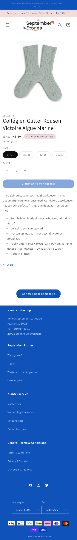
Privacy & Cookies (17, 461)
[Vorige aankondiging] (7, 5)
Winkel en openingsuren (22, 372)
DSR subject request (19, 469)
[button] (7, 25)
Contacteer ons (16, 429)
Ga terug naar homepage (38, 293)
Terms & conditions (19, 452)
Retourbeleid (15, 420)
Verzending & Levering (20, 412)
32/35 (45, 155)
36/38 (61, 155)
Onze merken (15, 380)
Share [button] (10, 264)
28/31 (28, 155)
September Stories (42, 536)
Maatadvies (14, 404)
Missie (11, 363)
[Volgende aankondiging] (70, 5)
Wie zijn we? (14, 355)
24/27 (12, 155)
